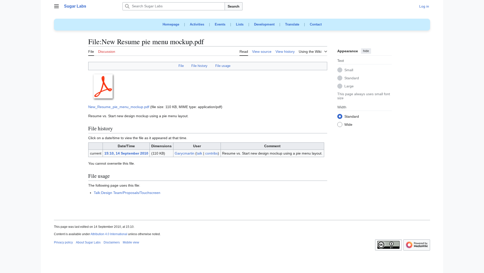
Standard (351, 78)
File (181, 66)
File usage (222, 66)
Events (220, 24)
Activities (197, 24)
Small (348, 70)
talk (199, 153)
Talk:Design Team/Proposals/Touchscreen (127, 193)
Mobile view (131, 242)
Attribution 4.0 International (108, 234)
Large (349, 86)
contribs (211, 153)
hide (366, 51)
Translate (292, 24)
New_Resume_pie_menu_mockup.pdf (118, 107)
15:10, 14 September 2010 (126, 153)
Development (264, 24)
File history (199, 66)
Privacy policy (63, 242)
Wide (348, 125)
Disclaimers (112, 242)
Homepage (171, 24)
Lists (240, 24)
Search (233, 6)
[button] (56, 6)
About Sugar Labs (88, 242)
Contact (316, 24)
